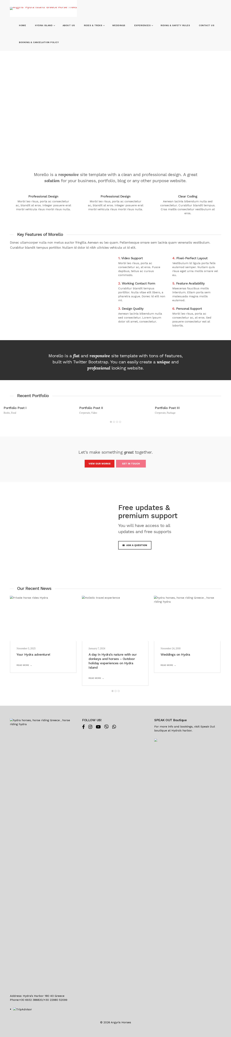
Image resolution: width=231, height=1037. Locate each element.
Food (13, 412)
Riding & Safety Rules (175, 25)
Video (94, 412)
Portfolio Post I (15, 408)
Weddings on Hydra (175, 654)
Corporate (84, 412)
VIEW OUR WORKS (99, 463)
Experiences (142, 25)
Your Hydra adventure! (33, 654)
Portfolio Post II (91, 408)
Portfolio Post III (167, 408)
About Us (69, 25)
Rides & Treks (93, 25)
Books (7, 412)
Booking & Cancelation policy (39, 42)
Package (171, 412)
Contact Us (206, 25)
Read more (23, 665)
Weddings (118, 25)
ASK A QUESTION (136, 545)
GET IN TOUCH (131, 463)
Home (22, 25)
